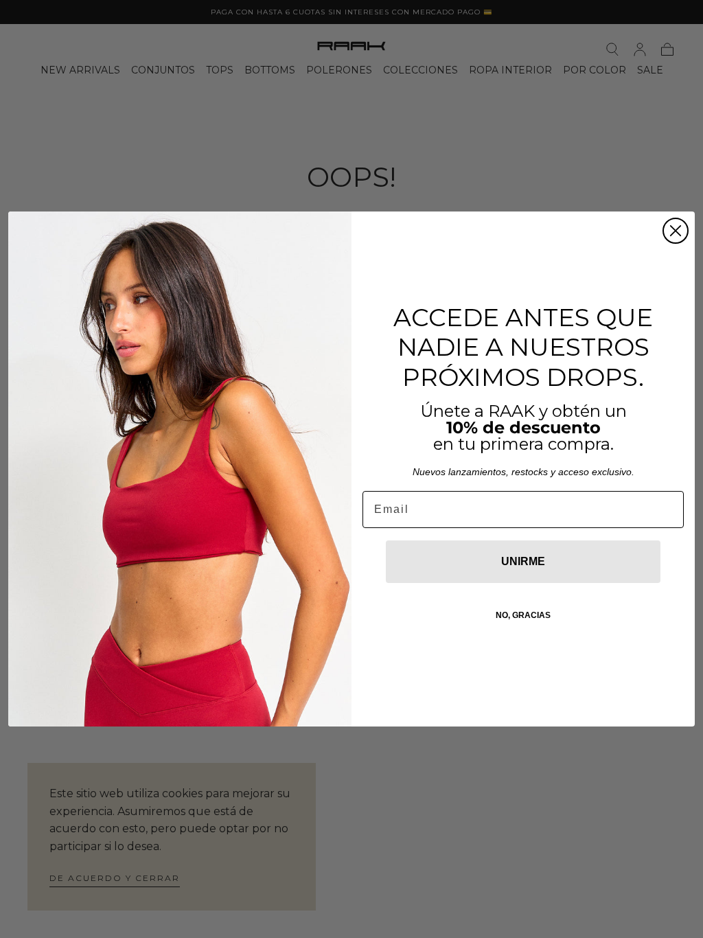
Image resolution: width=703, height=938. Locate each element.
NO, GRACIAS (523, 615)
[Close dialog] (675, 230)
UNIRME (523, 561)
